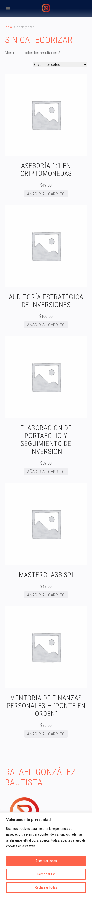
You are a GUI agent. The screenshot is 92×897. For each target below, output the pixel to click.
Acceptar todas (46, 861)
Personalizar (46, 874)
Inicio (8, 27)
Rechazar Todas (46, 887)
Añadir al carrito (46, 193)
